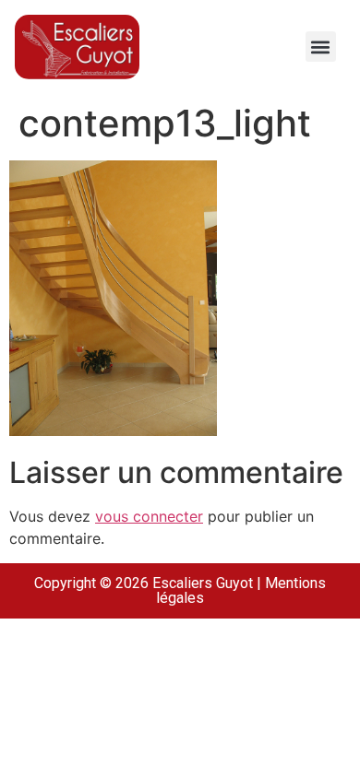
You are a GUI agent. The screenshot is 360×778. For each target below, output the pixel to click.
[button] (321, 46)
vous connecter (149, 516)
